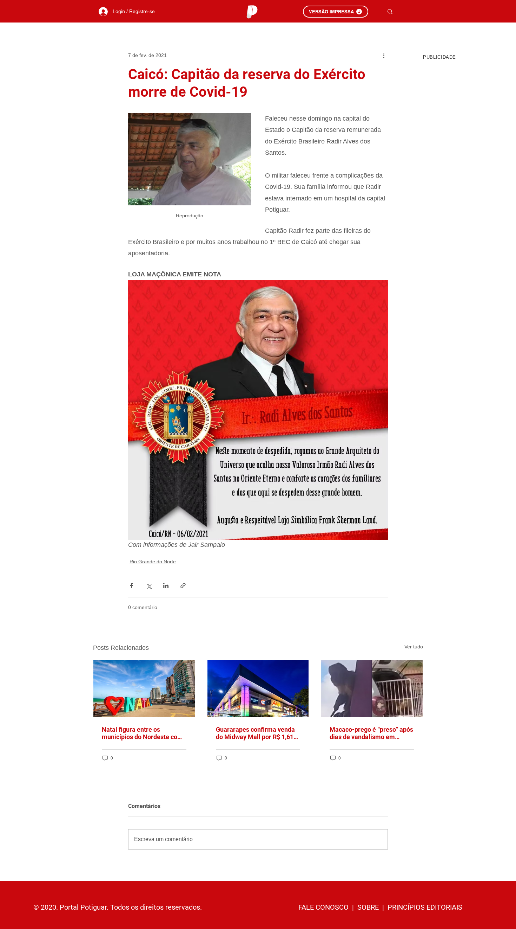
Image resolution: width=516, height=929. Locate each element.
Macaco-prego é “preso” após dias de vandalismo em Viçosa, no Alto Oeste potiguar (371, 733)
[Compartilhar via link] (183, 585)
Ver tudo (413, 646)
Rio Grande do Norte (153, 561)
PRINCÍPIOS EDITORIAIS (425, 907)
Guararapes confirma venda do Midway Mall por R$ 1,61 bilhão (255, 733)
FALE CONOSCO (324, 907)
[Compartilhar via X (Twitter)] (148, 585)
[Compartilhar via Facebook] (131, 585)
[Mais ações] (383, 55)
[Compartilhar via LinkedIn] (166, 585)
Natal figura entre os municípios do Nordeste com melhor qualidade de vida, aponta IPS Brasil (142, 733)
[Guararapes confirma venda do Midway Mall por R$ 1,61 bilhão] (258, 688)
